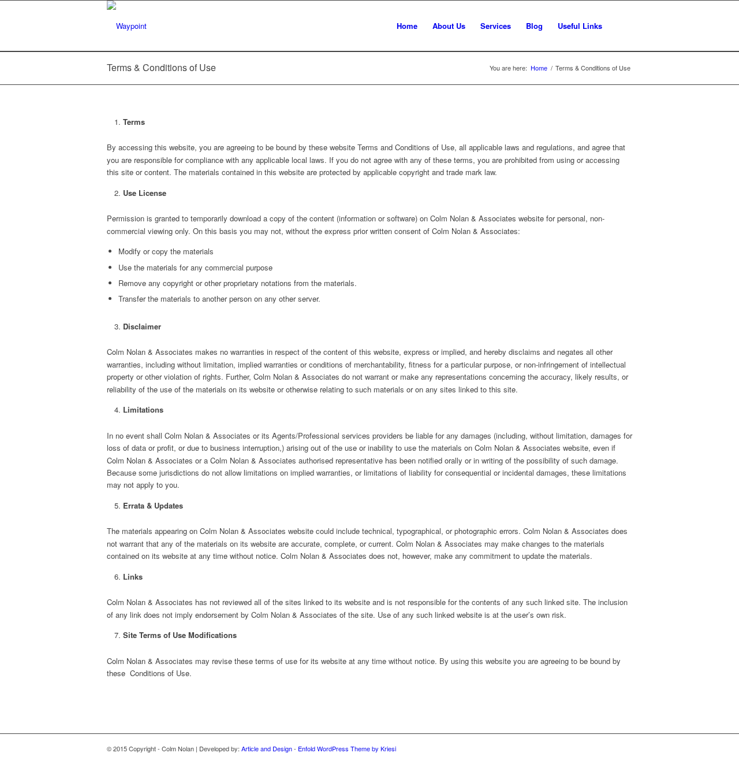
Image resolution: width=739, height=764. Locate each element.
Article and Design (266, 748)
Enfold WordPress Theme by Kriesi (347, 748)
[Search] (621, 26)
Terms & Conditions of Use (161, 67)
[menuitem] (407, 26)
